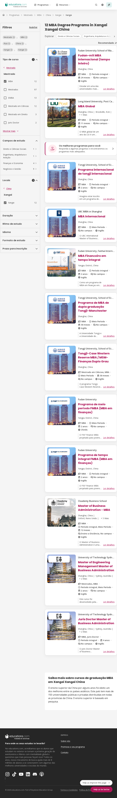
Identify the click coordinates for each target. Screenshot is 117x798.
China (8, 188)
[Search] (96, 4)
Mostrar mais (9, 131)
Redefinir (33, 27)
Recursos (63, 4)
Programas (43, 4)
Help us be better (101, 789)
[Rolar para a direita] (114, 36)
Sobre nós (65, 741)
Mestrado (10, 67)
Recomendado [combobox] (106, 42)
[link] (69, 15)
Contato (64, 752)
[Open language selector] (102, 4)
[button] (9, 37)
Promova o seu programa (73, 746)
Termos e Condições (69, 790)
